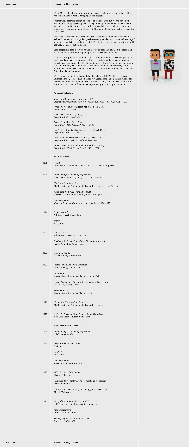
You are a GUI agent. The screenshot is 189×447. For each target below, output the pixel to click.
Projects (57, 4)
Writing (67, 4)
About (75, 4)
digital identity (105, 39)
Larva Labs (11, 4)
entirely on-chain (83, 42)
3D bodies (81, 45)
